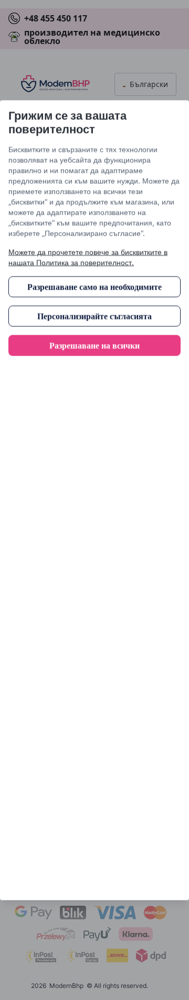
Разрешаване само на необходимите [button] (94, 286)
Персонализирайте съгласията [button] (94, 316)
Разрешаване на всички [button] (94, 345)
